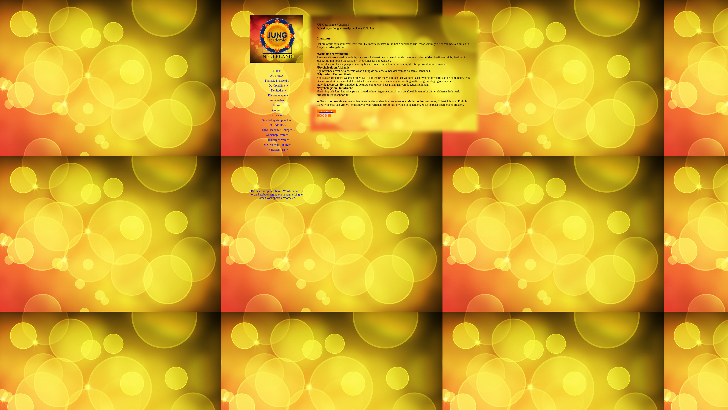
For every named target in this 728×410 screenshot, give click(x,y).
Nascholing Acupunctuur (277, 120)
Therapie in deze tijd (277, 80)
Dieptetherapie (277, 95)
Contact (277, 110)
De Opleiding (277, 85)
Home (277, 70)
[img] (276, 39)
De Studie (277, 90)
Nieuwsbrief (276, 115)
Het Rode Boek (277, 125)
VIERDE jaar (277, 149)
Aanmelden (277, 100)
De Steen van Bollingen (277, 144)
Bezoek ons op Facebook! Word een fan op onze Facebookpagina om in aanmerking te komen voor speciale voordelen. (277, 194)
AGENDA (276, 75)
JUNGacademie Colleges (277, 130)
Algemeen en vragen (276, 139)
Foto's (276, 105)
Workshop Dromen (276, 134)
